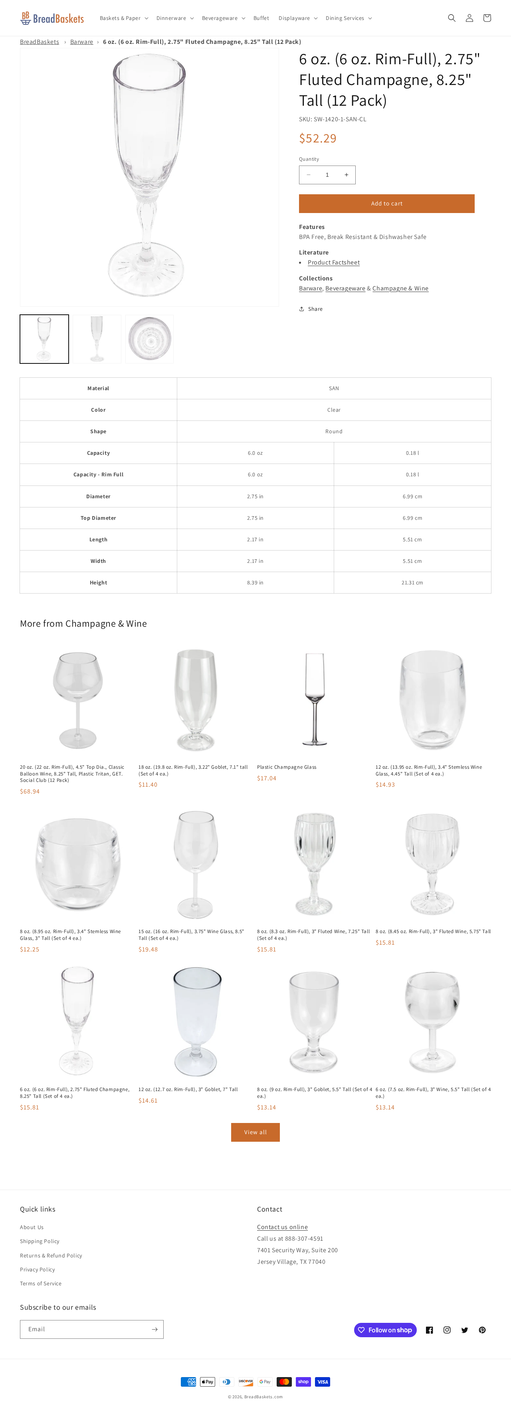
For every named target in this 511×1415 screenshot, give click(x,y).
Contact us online (282, 1227)
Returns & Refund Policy (51, 1255)
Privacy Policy (37, 1269)
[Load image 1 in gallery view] (44, 339)
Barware (81, 41)
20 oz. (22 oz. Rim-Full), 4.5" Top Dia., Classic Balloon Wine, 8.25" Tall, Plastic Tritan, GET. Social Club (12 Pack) (72, 774)
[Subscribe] (154, 1329)
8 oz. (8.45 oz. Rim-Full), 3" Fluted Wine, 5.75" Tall (433, 931)
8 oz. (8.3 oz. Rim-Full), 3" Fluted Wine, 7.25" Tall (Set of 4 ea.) (313, 934)
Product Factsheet (334, 262)
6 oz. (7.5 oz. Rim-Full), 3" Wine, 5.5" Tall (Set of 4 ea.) (433, 1092)
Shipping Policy (39, 1241)
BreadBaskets (39, 41)
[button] (123, 18)
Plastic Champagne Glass (287, 767)
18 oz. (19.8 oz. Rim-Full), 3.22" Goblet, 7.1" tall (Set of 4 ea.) (193, 770)
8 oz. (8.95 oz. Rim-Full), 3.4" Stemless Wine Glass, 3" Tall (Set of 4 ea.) (70, 934)
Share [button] (315, 308)
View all (255, 1132)
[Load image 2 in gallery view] (97, 339)
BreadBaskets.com (263, 1396)
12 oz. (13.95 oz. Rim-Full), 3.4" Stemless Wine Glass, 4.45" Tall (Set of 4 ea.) (429, 770)
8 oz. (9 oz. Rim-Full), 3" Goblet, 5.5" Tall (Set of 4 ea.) (314, 1092)
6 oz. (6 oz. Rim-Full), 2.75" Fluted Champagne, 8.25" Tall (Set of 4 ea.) (74, 1092)
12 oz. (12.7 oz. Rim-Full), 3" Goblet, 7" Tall (188, 1089)
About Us (32, 1227)
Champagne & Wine (400, 288)
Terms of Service (41, 1283)
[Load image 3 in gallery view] (149, 339)
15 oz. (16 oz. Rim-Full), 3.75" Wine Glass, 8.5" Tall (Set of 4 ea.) (191, 934)
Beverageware (345, 288)
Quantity (309, 159)
